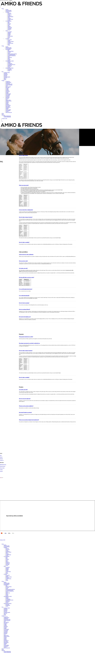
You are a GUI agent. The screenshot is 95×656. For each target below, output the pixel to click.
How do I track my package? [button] (24, 303)
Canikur (5, 623)
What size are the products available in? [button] (26, 406)
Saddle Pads (8, 592)
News (3, 648)
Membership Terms (3, 464)
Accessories (8, 567)
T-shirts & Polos (8, 554)
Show (7, 552)
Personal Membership (7, 651)
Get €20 (1, 471)
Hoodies (7, 569)
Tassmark (5, 643)
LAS (4, 634)
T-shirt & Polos (8, 571)
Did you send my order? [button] (23, 261)
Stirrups (7, 594)
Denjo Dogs (6, 626)
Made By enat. (6, 635)
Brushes (7, 598)
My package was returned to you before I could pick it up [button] (29, 343)
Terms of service (2, 466)
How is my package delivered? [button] (24, 309)
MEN (5, 566)
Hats (6, 560)
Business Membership (7, 652)
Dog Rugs (5, 610)
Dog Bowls (6, 609)
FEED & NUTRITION (7, 603)
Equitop (5, 628)
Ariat (5, 621)
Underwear (7, 563)
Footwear (7, 559)
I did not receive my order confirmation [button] (26, 254)
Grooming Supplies (7, 612)
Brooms (7, 597)
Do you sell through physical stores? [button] (25, 289)
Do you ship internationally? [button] (24, 295)
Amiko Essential (6, 617)
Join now (3, 650)
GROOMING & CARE (8, 596)
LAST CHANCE (7, 546)
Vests (7, 572)
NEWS (5, 582)
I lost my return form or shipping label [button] (26, 209)
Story (3, 649)
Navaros (5, 637)
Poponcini (5, 639)
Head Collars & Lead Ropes (10, 589)
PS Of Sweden (6, 640)
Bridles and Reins (8, 586)
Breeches (7, 548)
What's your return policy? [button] (24, 185)
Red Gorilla (6, 641)
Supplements (8, 605)
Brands (3, 615)
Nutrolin (5, 638)
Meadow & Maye (7, 636)
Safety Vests (8, 562)
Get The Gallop (6, 629)
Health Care (8, 600)
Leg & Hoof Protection (9, 590)
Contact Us (2, 460)
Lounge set (7, 551)
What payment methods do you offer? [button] (26, 336)
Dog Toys (5, 611)
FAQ (1, 455)
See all (7, 555)
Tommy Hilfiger (6, 645)
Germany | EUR (4, 118)
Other (5, 614)
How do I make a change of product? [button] (25, 217)
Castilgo (5, 624)
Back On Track (6, 622)
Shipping (1, 458)
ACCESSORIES (6, 556)
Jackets (7, 550)
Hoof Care (7, 601)
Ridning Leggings (9, 576)
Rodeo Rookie (6, 642)
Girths (7, 588)
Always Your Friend (7, 619)
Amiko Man (6, 618)
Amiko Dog (6, 616)
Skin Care (5, 613)
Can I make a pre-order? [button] (23, 268)
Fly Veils (7, 587)
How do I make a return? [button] (23, 155)
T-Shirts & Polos (8, 578)
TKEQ (5, 644)
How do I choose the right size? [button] (24, 398)
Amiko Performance (7, 620)
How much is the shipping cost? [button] (25, 316)
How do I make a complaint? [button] (24, 242)
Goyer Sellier (6, 630)
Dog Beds (5, 608)
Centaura (5, 625)
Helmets (7, 561)
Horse (3, 581)
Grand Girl (5, 631)
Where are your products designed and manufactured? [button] (29, 419)
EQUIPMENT (6, 584)
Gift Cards (7, 564)
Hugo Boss (5, 632)
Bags (7, 557)
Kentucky (5, 633)
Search (11, 0)
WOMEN (5, 547)
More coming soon (7, 647)
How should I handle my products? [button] (25, 412)
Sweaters (7, 553)
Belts (7, 558)
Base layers (8, 549)
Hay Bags (7, 604)
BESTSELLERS (6, 545)
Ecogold (5, 627)
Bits (6, 585)
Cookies (1, 469)
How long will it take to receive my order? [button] (26, 277)
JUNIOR (5, 574)
